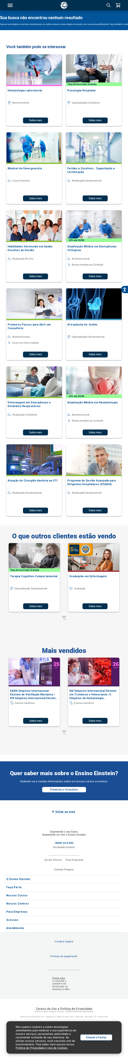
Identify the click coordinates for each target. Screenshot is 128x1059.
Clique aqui (58, 978)
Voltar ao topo (65, 811)
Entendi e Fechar (96, 1037)
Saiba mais (35, 120)
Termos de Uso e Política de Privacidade (64, 1008)
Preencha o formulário (64, 789)
